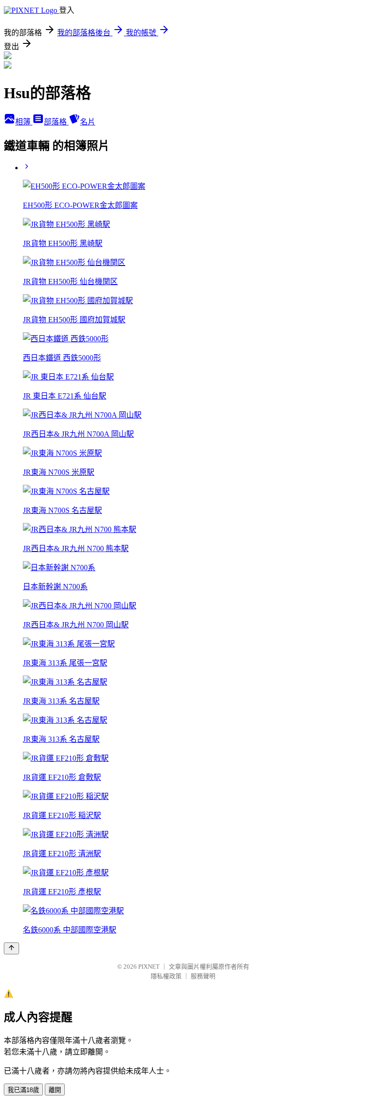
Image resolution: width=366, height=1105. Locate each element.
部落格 (56, 122)
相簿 (23, 122)
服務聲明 (203, 976)
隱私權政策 (166, 976)
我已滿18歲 (23, 1090)
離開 (55, 1090)
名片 (87, 122)
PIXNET (149, 966)
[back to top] (11, 948)
